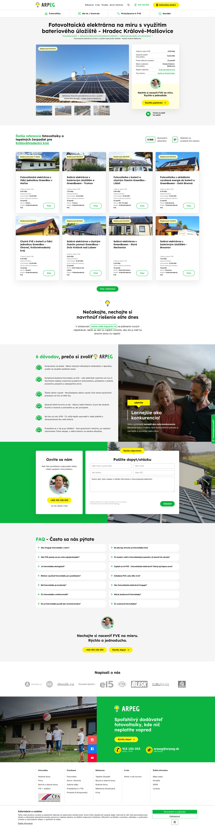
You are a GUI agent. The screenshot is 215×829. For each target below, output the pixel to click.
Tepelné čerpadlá (103, 776)
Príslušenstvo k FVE (75, 788)
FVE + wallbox (44, 788)
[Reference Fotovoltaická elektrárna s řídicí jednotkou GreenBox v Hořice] (37, 182)
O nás (97, 5)
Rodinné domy (44, 776)
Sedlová (161, 73)
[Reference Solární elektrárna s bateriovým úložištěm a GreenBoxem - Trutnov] (84, 182)
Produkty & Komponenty (77, 792)
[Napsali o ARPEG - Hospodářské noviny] (49, 684)
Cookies (156, 788)
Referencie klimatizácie (105, 788)
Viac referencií (107, 289)
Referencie (89, 5)
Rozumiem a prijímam (175, 812)
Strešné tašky (170, 73)
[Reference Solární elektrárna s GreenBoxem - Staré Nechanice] (131, 248)
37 (175, 139)
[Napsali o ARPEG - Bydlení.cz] (160, 684)
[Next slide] (124, 73)
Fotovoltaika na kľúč (69, 36)
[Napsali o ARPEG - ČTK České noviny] (122, 684)
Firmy (40, 780)
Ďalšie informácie (25, 823)
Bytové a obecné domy (48, 784)
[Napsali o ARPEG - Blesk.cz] (139, 684)
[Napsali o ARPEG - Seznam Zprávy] (87, 684)
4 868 (150, 139)
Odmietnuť (174, 816)
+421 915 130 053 (59, 500)
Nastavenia (174, 822)
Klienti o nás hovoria (132, 776)
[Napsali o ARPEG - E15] (106, 684)
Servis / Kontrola (116, 5)
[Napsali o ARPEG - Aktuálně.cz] (33, 684)
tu (118, 503)
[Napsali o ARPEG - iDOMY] (181, 684)
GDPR (155, 784)
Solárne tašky (72, 784)
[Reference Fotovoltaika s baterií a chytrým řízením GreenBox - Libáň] (131, 182)
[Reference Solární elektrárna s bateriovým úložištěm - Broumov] (177, 248)
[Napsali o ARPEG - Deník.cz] (65, 684)
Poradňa (104, 5)
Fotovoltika (43, 770)
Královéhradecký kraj (167, 70)
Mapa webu (158, 776)
